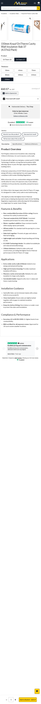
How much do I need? (30, 134)
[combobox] (19, 8)
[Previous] (4, 23)
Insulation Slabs (14, 13)
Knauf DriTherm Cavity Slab (29, 13)
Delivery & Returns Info (21, 116)
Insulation (4, 13)
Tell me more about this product (13, 139)
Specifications (17, 144)
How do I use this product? (11, 134)
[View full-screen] (30, 19)
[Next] (37, 23)
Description (5, 144)
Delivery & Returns (31, 144)
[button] (2, 3)
